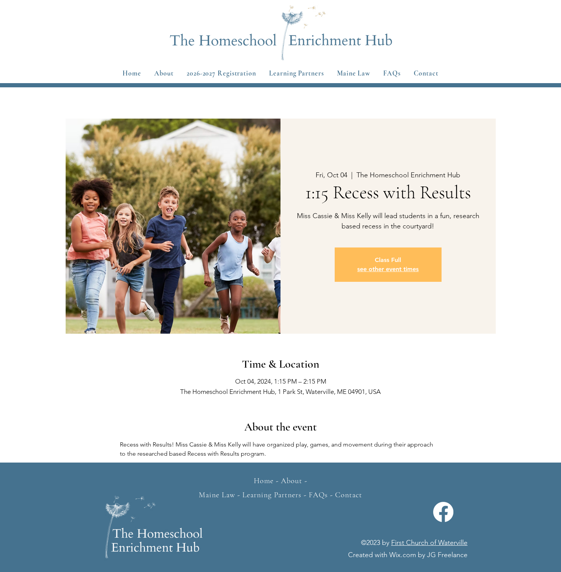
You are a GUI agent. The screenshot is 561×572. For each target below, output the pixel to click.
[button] (221, 73)
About (291, 480)
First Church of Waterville (429, 542)
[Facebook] (443, 512)
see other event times (388, 269)
